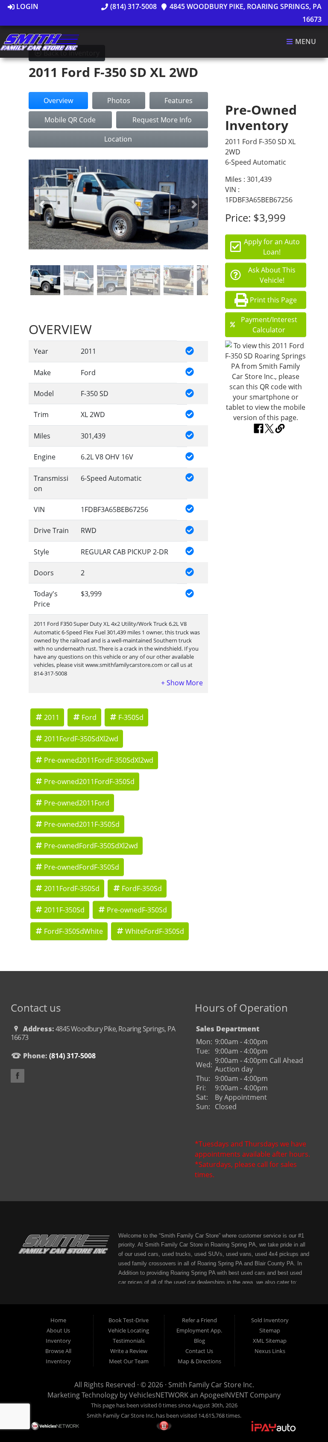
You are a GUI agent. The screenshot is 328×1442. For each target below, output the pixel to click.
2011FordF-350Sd (72, 888)
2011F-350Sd (64, 910)
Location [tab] (118, 139)
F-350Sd (131, 717)
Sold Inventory (270, 1320)
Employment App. (199, 1330)
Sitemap (269, 1330)
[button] (42, 204)
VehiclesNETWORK (158, 1395)
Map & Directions (199, 1361)
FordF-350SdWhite (73, 931)
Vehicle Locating (128, 1330)
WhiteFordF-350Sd (154, 931)
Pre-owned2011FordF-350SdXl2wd (98, 760)
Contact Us (199, 1351)
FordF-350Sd (142, 888)
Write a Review (128, 1351)
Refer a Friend (199, 1320)
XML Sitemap (270, 1340)
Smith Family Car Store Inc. (211, 1384)
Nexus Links (270, 1351)
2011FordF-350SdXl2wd (81, 738)
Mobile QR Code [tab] (70, 119)
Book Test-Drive (128, 1320)
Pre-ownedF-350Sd (137, 910)
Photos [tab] (118, 100)
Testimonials (129, 1340)
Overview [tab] (58, 100)
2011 (51, 717)
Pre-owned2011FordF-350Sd (89, 781)
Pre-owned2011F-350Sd (82, 824)
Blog (199, 1340)
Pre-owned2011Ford (76, 803)
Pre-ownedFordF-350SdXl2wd (91, 845)
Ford (89, 717)
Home (58, 1320)
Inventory (58, 1340)
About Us (58, 1330)
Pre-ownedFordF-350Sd (81, 867)
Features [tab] (178, 100)
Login (26, 6)
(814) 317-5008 (132, 6)
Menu (304, 42)
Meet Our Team (129, 1361)
